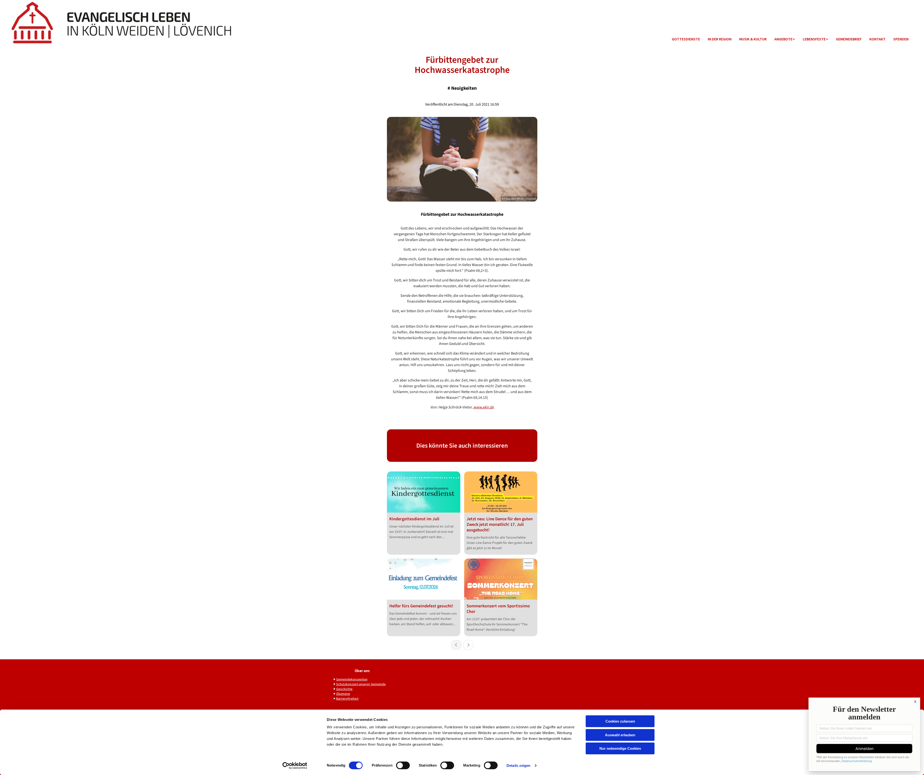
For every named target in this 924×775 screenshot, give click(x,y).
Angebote (783, 39)
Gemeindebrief (849, 39)
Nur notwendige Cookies (620, 748)
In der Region (720, 39)
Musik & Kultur (753, 39)
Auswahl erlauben (620, 735)
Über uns (362, 670)
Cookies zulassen (620, 721)
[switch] (403, 765)
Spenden (901, 39)
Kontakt (877, 39)
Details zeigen (518, 765)
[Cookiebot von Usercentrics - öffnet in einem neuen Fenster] (295, 765)
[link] (784, 39)
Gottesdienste (686, 39)
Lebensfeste (814, 39)
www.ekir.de (483, 407)
